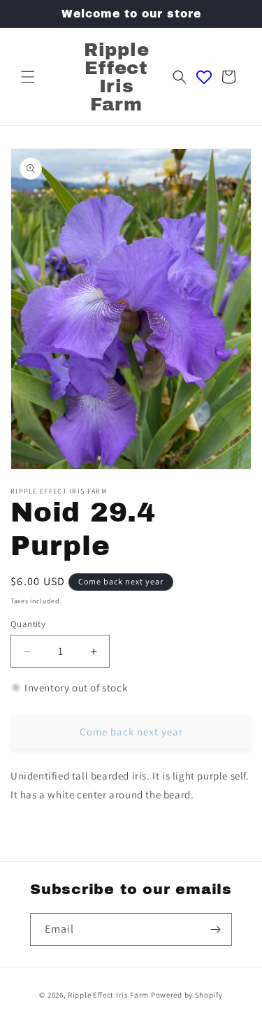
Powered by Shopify (187, 995)
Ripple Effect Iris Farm (108, 995)
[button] (28, 77)
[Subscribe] (216, 929)
